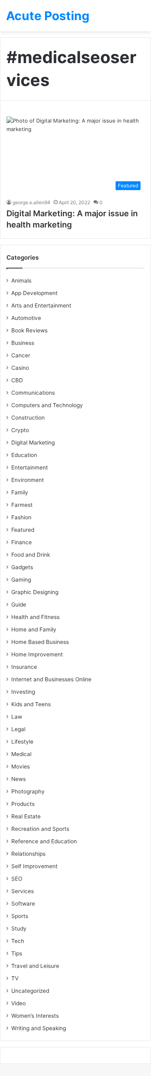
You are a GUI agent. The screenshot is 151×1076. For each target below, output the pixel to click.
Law (16, 716)
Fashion (21, 517)
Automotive (26, 318)
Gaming (21, 579)
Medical (21, 754)
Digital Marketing (33, 442)
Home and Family (33, 629)
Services (22, 891)
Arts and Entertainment (41, 305)
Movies (20, 766)
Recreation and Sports (40, 829)
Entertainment (29, 467)
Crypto (20, 430)
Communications (33, 392)
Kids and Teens (31, 704)
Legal (18, 729)
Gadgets (22, 567)
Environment (27, 480)
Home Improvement (37, 654)
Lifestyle (22, 741)
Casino (20, 368)
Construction (28, 417)
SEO (16, 878)
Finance (21, 542)
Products (23, 804)
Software (23, 903)
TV (15, 978)
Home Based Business (40, 642)
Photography (28, 791)
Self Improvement (34, 866)
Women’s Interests (35, 1015)
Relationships (28, 854)
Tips (16, 953)
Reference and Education (44, 841)
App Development (34, 293)
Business (22, 343)
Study (19, 928)
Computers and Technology (47, 405)
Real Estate (26, 816)
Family (19, 492)
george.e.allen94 (31, 202)
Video (18, 1003)
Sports (19, 916)
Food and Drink (30, 554)
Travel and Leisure (35, 966)
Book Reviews (29, 330)
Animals (21, 280)
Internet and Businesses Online (51, 679)
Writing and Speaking (38, 1028)
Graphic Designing (34, 592)
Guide (18, 604)
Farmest (22, 505)
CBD (17, 380)
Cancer (20, 355)
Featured (22, 530)
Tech (17, 941)
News (18, 779)
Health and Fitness (35, 617)
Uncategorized (30, 991)
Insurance (24, 667)
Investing (23, 692)
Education (24, 455)
